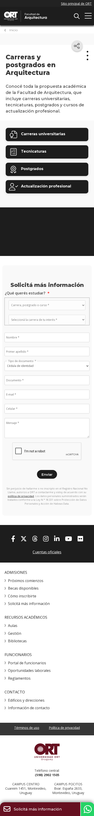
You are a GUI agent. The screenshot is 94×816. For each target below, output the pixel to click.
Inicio (13, 30)
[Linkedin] (57, 539)
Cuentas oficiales (47, 552)
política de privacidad (21, 496)
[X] (24, 539)
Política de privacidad (64, 727)
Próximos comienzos (25, 580)
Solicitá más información (29, 603)
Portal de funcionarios (27, 662)
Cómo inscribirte (22, 596)
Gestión (14, 633)
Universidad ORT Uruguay (47, 752)
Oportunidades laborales (29, 670)
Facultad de (38, 16)
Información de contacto (29, 707)
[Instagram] (46, 539)
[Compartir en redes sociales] (77, 45)
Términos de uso (26, 727)
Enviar (47, 474)
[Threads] (35, 539)
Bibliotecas (17, 640)
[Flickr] (80, 539)
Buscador (76, 16)
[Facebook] (13, 539)
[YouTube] (68, 539)
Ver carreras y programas (47, 242)
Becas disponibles (23, 588)
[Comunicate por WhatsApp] (87, 809)
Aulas (12, 625)
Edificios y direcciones (26, 700)
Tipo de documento (21, 361)
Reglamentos (19, 678)
